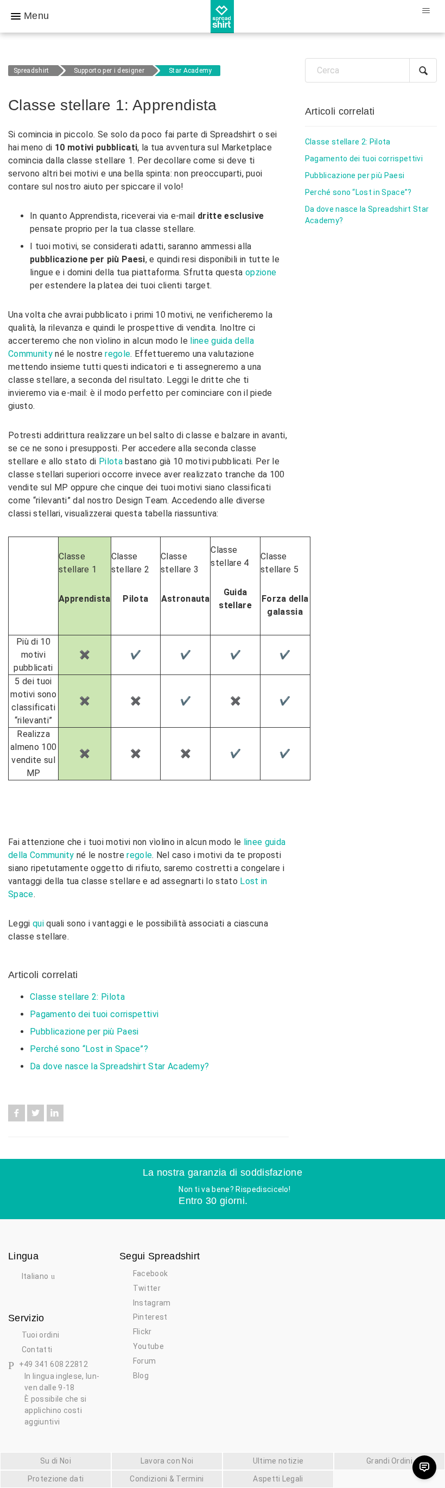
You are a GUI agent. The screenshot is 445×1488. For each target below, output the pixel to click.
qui (38, 923)
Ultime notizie (278, 1461)
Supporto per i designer (109, 70)
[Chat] (424, 1467)
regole (117, 354)
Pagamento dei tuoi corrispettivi (94, 1014)
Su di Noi (55, 1461)
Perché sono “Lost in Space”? (89, 1049)
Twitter (35, 1113)
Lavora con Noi (167, 1461)
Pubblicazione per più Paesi (84, 1031)
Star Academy (190, 70)
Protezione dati (56, 1478)
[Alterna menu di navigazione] (425, 11)
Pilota (111, 461)
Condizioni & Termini (167, 1478)
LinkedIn (55, 1113)
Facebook (16, 1113)
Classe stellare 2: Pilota (77, 997)
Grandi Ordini (389, 1461)
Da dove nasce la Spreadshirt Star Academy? (119, 1066)
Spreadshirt (31, 70)
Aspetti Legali (278, 1478)
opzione (260, 272)
